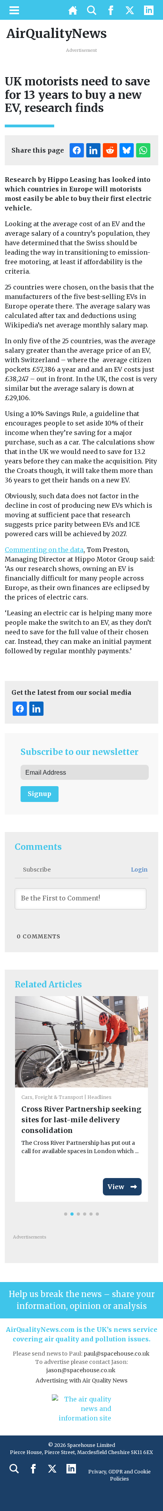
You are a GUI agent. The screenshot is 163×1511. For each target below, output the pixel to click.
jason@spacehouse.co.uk (81, 1370)
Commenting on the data (44, 550)
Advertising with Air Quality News (81, 1380)
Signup (39, 794)
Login (139, 869)
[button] (65, 1214)
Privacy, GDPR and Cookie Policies (119, 1475)
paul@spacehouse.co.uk (117, 1353)
